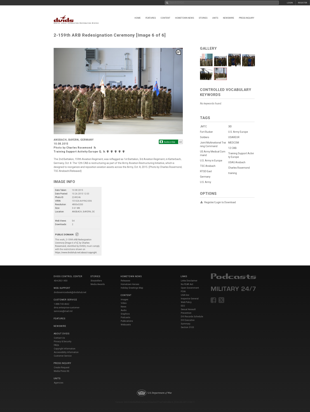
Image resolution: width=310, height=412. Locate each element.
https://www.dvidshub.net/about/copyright (76, 252)
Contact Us (59, 338)
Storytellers (96, 280)
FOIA (183, 291)
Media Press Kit (61, 371)
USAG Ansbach (236, 162)
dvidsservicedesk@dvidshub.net (70, 292)
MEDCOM (233, 142)
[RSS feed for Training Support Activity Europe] (104, 151)
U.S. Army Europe (238, 131)
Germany (205, 176)
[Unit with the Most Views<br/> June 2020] (120, 151)
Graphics (125, 314)
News (123, 306)
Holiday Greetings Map (132, 288)
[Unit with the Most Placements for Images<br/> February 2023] (108, 151)
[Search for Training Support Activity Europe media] (100, 151)
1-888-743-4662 (61, 304)
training (232, 173)
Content (165, 18)
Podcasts (125, 317)
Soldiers (204, 137)
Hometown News (184, 18)
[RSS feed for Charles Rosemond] (95, 147)
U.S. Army (205, 182)
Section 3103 (187, 327)
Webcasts (126, 324)
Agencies (58, 383)
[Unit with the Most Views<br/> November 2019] (124, 151)
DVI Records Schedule (192, 316)
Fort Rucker (206, 131)
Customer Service (63, 356)
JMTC (203, 126)
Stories (203, 18)
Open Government (190, 288)
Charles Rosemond (79, 147)
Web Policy (186, 302)
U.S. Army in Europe (211, 160)
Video (123, 303)
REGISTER (302, 3)
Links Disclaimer (189, 280)
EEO (183, 306)
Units (215, 18)
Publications (127, 321)
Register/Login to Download (220, 202)
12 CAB (232, 148)
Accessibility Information (66, 352)
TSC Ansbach (207, 165)
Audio (123, 310)
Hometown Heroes (130, 284)
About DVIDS (61, 333)
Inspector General (190, 298)
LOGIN (290, 3)
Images (124, 299)
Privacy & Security (62, 341)
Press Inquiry (246, 18)
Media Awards (98, 284)
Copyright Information (64, 348)
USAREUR (233, 137)
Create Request (61, 367)
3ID (230, 126)
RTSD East (206, 171)
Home (138, 18)
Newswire (228, 18)
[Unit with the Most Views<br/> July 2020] (116, 151)
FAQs (56, 345)
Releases (125, 280)
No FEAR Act (187, 284)
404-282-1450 (60, 280)
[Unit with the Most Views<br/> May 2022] (112, 151)
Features (150, 18)
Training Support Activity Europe (76, 151)
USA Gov (185, 295)
